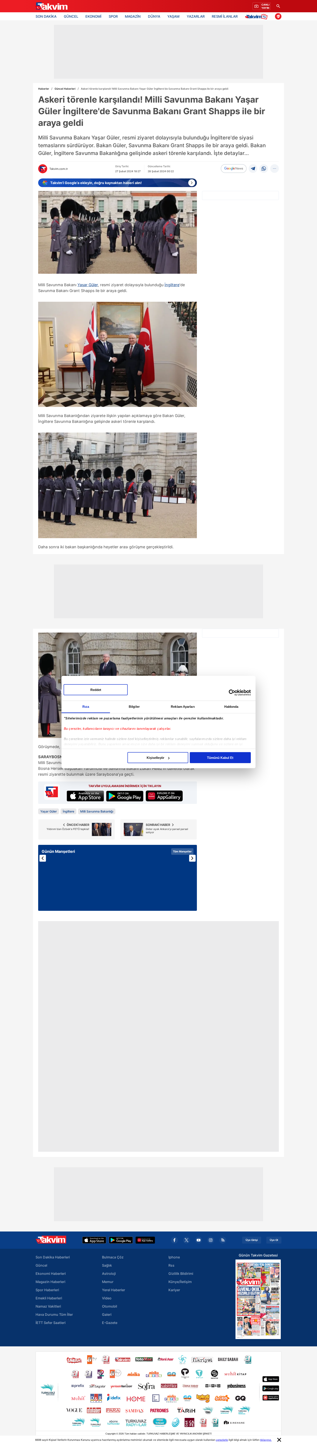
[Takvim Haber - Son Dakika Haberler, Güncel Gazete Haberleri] (51, 6)
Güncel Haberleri (65, 88)
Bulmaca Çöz (113, 1257)
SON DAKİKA (46, 16)
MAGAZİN (133, 16)
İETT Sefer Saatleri (51, 1323)
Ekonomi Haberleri (51, 1273)
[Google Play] (121, 1240)
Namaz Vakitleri (48, 1306)
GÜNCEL (71, 16)
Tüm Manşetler (182, 851)
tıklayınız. (266, 1439)
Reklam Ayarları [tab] (183, 706)
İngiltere (172, 285)
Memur (107, 1282)
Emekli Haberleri (49, 1298)
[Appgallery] (145, 1240)
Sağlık (107, 1265)
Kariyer (174, 1290)
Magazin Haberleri (50, 1282)
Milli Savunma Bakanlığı (96, 811)
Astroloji (109, 1273)
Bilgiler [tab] (134, 706)
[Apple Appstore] (94, 1240)
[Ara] (278, 6)
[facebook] (174, 1240)
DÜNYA (154, 16)
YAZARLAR (196, 16)
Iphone (174, 1257)
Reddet (95, 690)
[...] (274, 168)
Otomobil (109, 1306)
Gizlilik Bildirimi (180, 1273)
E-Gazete (109, 1323)
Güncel (41, 1265)
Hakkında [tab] (231, 706)
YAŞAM (173, 16)
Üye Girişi (252, 1240)
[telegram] (253, 168)
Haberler (43, 88)
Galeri (106, 1314)
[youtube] (198, 1240)
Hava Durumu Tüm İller (54, 1314)
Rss (171, 1265)
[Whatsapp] (263, 168)
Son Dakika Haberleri (53, 1257)
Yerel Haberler (113, 1290)
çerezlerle (222, 1439)
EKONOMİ (93, 16)
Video (106, 1298)
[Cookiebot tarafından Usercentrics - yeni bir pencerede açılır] (232, 692)
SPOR (113, 16)
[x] (186, 1240)
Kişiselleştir (155, 758)
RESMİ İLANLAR (225, 16)
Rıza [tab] (85, 706)
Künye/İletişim (180, 1282)
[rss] (222, 1240)
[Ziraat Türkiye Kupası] (278, 16)
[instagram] (210, 1240)
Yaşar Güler (87, 285)
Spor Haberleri (47, 1290)
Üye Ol (274, 1240)
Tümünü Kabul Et (220, 758)
